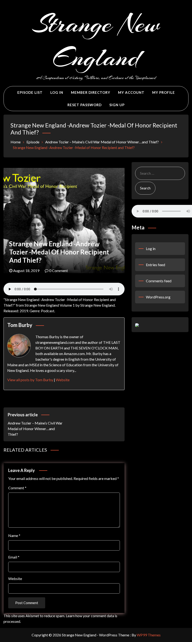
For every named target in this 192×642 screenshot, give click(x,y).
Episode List (30, 92)
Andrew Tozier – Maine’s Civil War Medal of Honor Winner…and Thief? (35, 424)
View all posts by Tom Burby (30, 379)
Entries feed (155, 264)
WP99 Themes (149, 635)
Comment (17, 488)
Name (14, 535)
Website (63, 379)
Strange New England (96, 40)
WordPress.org (158, 297)
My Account (131, 92)
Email (13, 557)
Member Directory (90, 92)
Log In (56, 92)
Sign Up (117, 105)
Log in (150, 248)
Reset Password (84, 105)
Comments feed (158, 281)
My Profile (163, 92)
